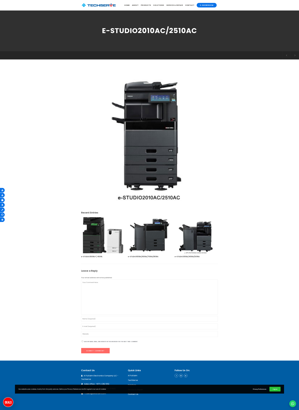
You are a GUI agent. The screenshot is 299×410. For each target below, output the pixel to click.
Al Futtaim (132, 375)
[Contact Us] (8, 401)
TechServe (133, 380)
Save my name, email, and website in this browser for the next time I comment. (111, 341)
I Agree (275, 389)
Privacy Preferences (259, 389)
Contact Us (133, 394)
